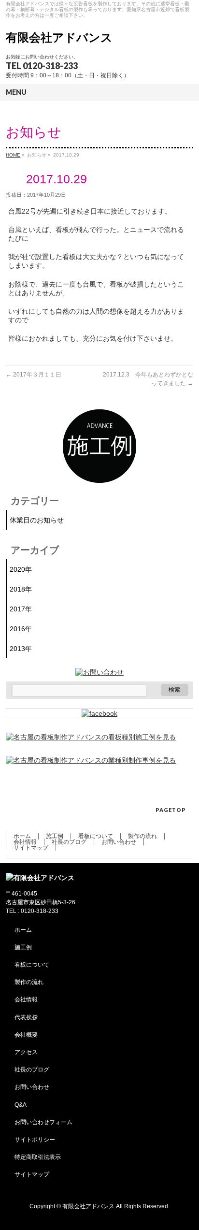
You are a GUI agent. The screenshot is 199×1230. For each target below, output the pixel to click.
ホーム (22, 836)
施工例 (54, 836)
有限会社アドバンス (59, 37)
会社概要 (26, 1034)
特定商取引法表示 (37, 1157)
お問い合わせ (118, 842)
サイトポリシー (34, 1139)
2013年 (21, 648)
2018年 (21, 589)
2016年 (21, 629)
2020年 (21, 569)
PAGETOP (171, 810)
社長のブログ (69, 842)
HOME (13, 155)
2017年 (21, 609)
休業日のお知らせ (37, 520)
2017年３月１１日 (33, 374)
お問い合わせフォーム (43, 1122)
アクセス (26, 1052)
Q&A (20, 1104)
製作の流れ (142, 836)
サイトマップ (31, 847)
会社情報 (25, 842)
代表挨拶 (26, 1017)
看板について (95, 836)
